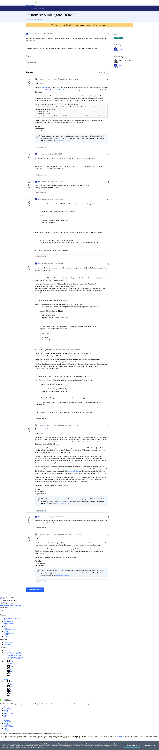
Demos (6, 620)
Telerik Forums (31, 8)
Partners (6, 631)
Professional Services (10, 629)
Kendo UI (3, 602)
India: (14, 655)
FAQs (5, 636)
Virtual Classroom (9, 633)
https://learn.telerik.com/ (62, 140)
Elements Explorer (73, 471)
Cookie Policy (87, 746)
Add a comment (31, 62)
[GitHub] (8, 674)
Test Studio (40, 8)
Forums (6, 625)
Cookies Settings (149, 745)
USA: (14, 652)
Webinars (6, 628)
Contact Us (7, 650)
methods (45, 87)
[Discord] (8, 676)
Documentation (8, 621)
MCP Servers (4, 605)
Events (6, 634)
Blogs (5, 626)
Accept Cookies (132, 745)
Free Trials (7, 610)
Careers (6, 715)
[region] (79, 745)
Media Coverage (8, 713)
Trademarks (120, 736)
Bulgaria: (15, 657)
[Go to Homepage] (36, 5)
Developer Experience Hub (12, 618)
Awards (6, 710)
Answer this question (35, 590)
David (30, 34)
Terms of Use (8, 741)
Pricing (6, 612)
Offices (6, 717)
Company (6, 707)
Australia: (15, 659)
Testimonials (7, 644)
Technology (7, 708)
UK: (14, 654)
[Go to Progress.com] (6, 700)
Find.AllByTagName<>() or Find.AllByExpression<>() (58, 90)
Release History (8, 623)
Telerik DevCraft (5, 599)
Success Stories (8, 642)
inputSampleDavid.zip (44, 429)
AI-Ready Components (15, 605)
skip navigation (30, 5)
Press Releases (8, 712)
